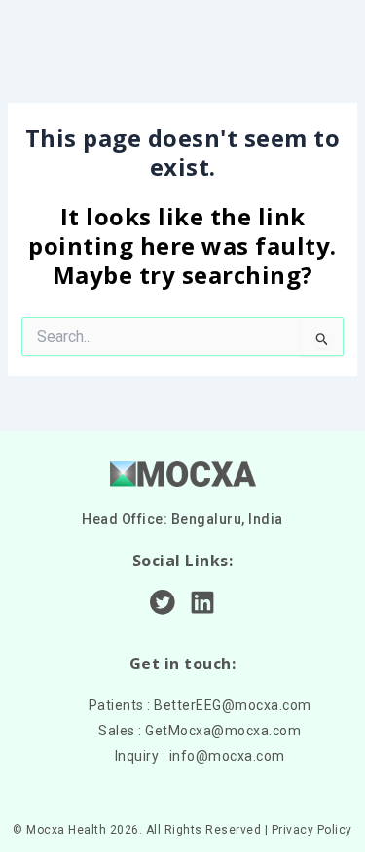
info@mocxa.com (227, 756)
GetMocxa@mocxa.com (223, 730)
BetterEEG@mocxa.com (232, 705)
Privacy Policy (312, 829)
